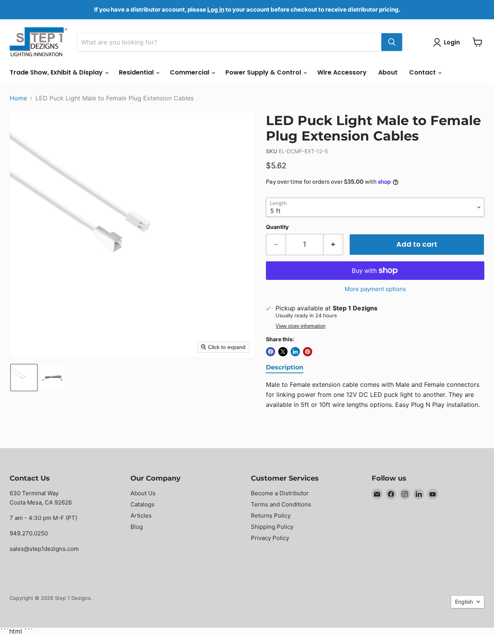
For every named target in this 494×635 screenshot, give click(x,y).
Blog (136, 526)
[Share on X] (283, 351)
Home (18, 98)
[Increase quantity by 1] (333, 244)
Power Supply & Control (264, 72)
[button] (24, 377)
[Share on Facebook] (270, 351)
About (388, 72)
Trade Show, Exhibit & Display (57, 72)
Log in (215, 9)
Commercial (190, 72)
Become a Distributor (280, 493)
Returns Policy (271, 515)
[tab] (284, 367)
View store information (300, 326)
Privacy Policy (270, 538)
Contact (423, 72)
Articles (141, 515)
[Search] (391, 42)
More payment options (375, 289)
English (464, 601)
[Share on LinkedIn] (295, 351)
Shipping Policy (272, 526)
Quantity (277, 227)
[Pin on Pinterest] (307, 351)
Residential (137, 72)
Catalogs (142, 504)
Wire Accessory (342, 72)
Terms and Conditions (281, 504)
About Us (143, 493)
